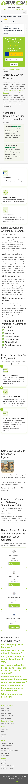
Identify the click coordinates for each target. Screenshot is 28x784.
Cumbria (19, 69)
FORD (8, 619)
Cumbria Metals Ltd (11, 145)
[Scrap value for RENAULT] (14, 573)
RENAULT (12, 576)
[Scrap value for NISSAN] (14, 551)
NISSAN (10, 555)
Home (4, 69)
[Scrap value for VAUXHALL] (14, 594)
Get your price (14, 564)
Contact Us (20, 9)
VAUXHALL (11, 597)
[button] (8, 781)
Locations (11, 69)
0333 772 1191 (10, 9)
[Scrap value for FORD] (14, 615)
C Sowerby (8, 126)
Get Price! (14, 64)
